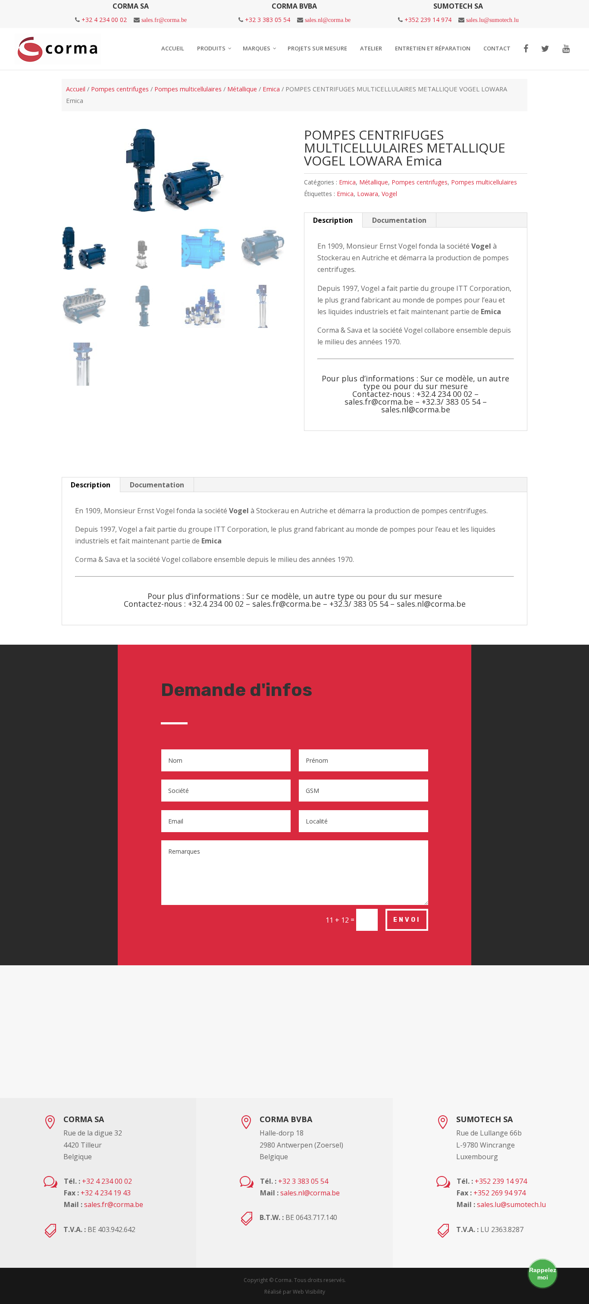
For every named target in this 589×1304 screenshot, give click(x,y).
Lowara (367, 194)
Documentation (399, 220)
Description (333, 220)
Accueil (75, 88)
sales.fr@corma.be (164, 20)
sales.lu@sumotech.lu (492, 20)
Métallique (242, 88)
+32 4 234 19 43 (106, 1193)
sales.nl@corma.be (328, 20)
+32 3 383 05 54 (267, 20)
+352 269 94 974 (499, 1193)
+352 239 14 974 (427, 20)
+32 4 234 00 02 (104, 20)
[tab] (333, 220)
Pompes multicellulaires (188, 88)
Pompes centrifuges (120, 88)
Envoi (406, 919)
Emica (271, 88)
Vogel (389, 194)
